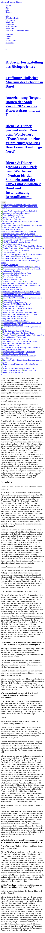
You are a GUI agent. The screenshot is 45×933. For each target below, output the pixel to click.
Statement (9, 34)
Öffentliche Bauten (12, 18)
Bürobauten (10, 22)
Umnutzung (10, 24)
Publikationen (11, 41)
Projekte (9, 6)
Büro (7, 8)
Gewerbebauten (11, 26)
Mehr (3, 202)
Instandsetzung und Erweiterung (17, 30)
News (8, 38)
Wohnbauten (10, 20)
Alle (7, 16)
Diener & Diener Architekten (11, 2)
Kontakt (8, 12)
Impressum (10, 43)
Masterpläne (10, 28)
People (8, 36)
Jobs (7, 10)
